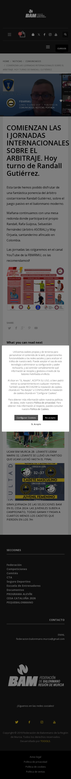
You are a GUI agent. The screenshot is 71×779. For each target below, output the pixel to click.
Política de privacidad (44, 402)
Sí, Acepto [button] (36, 424)
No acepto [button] (50, 417)
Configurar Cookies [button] (26, 417)
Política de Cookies (39, 409)
